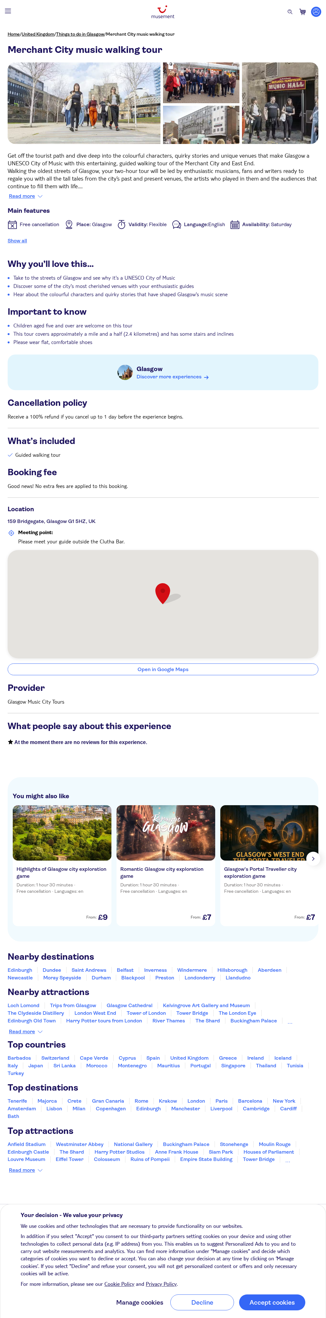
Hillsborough (232, 970)
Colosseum (107, 1159)
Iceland (283, 1058)
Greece (228, 1058)
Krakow (168, 1101)
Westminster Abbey (79, 1144)
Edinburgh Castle (28, 1152)
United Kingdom (38, 34)
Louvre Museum (26, 1159)
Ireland (255, 1058)
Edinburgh (20, 970)
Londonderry (200, 978)
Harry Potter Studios (120, 1152)
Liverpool (221, 1109)
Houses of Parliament (269, 1152)
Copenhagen (111, 1109)
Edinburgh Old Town (32, 1021)
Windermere (192, 970)
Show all (17, 241)
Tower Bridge (192, 1013)
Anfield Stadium (27, 1144)
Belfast (125, 970)
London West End (95, 1013)
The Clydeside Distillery (36, 1013)
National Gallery (133, 1144)
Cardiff (288, 1109)
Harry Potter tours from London (104, 1021)
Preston (164, 978)
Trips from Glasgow (73, 1005)
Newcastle (20, 978)
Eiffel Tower (69, 1159)
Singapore (233, 1066)
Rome (141, 1101)
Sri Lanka (64, 1066)
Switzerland (55, 1058)
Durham (101, 978)
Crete (74, 1101)
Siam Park (221, 1152)
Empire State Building (206, 1159)
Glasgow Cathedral (129, 1005)
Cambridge (256, 1109)
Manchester (185, 1109)
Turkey (16, 1073)
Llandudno (238, 978)
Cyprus (127, 1058)
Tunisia (295, 1066)
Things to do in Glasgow (80, 34)
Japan (35, 1066)
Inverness (155, 970)
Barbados (19, 1058)
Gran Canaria (108, 1101)
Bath (13, 1116)
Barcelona (250, 1101)
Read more (22, 196)
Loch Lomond (23, 1005)
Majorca (47, 1101)
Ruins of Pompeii (150, 1159)
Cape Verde (94, 1058)
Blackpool (133, 978)
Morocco (96, 1066)
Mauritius (168, 1066)
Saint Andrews (89, 970)
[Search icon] (290, 11)
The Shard (207, 1021)
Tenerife (17, 1101)
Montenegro (132, 1066)
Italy (13, 1066)
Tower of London (146, 1013)
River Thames (168, 1021)
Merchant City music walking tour (140, 34)
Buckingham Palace (253, 1021)
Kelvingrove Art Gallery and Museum (206, 1005)
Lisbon (54, 1109)
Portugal (200, 1066)
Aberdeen (269, 970)
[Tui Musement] (163, 11)
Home (14, 34)
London (196, 1101)
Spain (153, 1058)
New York (284, 1101)
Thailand (266, 1066)
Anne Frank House (176, 1152)
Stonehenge (234, 1144)
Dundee (52, 970)
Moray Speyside (62, 978)
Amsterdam (22, 1109)
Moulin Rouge (275, 1144)
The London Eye (237, 1013)
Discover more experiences (169, 377)
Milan (79, 1109)
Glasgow (150, 369)
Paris (222, 1101)
